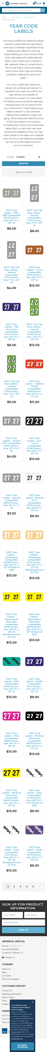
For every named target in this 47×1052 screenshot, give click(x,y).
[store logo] (16, 3)
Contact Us (7, 990)
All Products (15, 17)
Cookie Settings (17, 1039)
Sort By (10, 157)
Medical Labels (29, 17)
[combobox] (23, 10)
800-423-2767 (15, 946)
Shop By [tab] (23, 163)
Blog (4, 972)
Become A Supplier (11, 979)
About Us (6, 969)
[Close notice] (32, 1002)
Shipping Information (11, 994)
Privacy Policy (16, 1032)
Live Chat (6, 976)
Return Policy (8, 997)
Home (4, 17)
